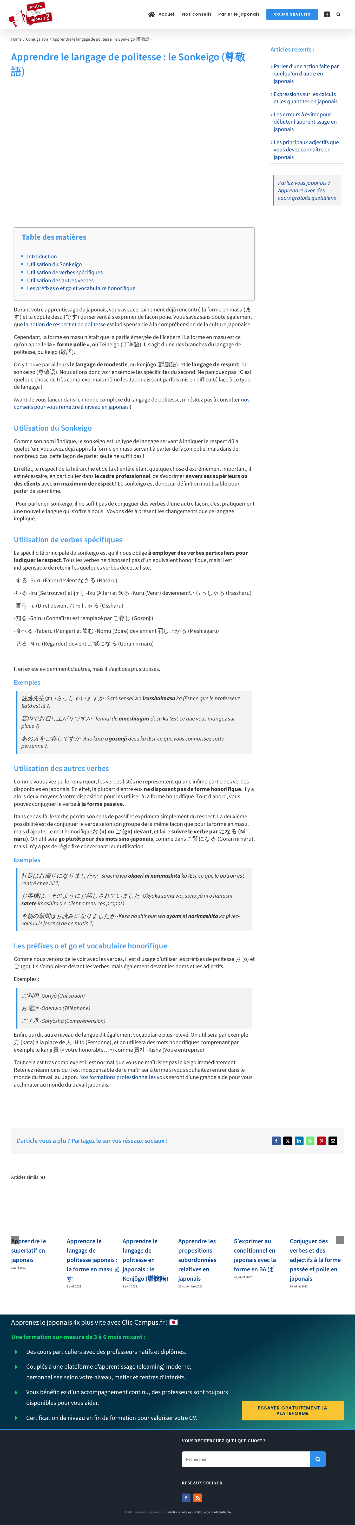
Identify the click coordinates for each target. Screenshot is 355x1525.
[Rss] (197, 1498)
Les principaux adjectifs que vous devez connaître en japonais (306, 149)
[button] (339, 14)
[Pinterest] (321, 1141)
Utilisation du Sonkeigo (54, 264)
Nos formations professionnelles (117, 1077)
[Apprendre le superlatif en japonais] (38, 1195)
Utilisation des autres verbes (60, 280)
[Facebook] (276, 1141)
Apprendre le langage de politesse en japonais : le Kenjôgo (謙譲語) (145, 1260)
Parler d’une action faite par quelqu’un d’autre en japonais (306, 73)
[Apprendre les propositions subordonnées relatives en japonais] (205, 1195)
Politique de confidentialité (212, 1512)
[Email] (333, 1141)
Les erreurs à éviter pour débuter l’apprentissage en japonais (305, 121)
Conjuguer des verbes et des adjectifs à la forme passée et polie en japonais (315, 1260)
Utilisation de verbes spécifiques (65, 272)
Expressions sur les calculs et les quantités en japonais (306, 98)
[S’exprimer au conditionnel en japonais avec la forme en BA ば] (261, 1195)
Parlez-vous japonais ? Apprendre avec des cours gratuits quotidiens (307, 190)
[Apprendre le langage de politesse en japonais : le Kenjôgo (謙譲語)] (150, 1195)
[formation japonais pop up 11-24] (290, 220)
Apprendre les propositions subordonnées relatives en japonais (197, 1260)
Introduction (42, 256)
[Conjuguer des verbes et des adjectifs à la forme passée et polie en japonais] (317, 1195)
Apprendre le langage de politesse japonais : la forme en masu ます (93, 1260)
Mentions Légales (179, 1512)
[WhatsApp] (310, 1141)
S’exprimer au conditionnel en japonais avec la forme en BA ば (255, 1255)
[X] (287, 1141)
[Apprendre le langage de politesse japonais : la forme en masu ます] (94, 1195)
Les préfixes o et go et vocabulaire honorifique (81, 288)
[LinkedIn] (299, 1141)
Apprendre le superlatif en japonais (28, 1251)
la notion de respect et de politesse (65, 324)
